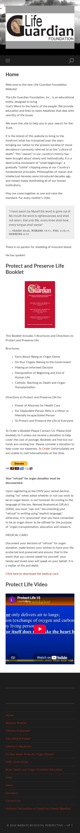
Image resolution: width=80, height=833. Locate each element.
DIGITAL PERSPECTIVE (48, 825)
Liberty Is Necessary (19, 746)
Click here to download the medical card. (32, 573)
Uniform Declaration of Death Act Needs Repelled (38, 808)
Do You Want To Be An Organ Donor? (30, 754)
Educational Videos (18, 738)
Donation (12, 793)
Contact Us (13, 800)
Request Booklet (16, 722)
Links (9, 777)
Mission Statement (18, 730)
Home (9, 715)
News (9, 785)
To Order (44, 448)
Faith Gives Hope (17, 761)
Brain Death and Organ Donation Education (34, 769)
